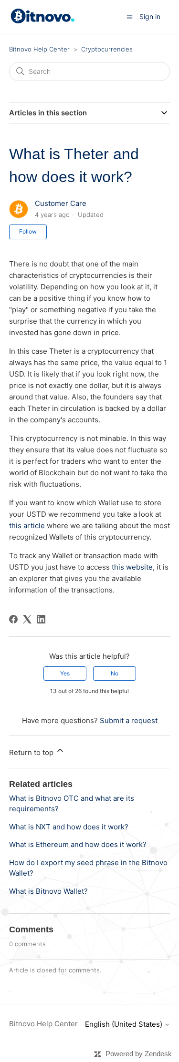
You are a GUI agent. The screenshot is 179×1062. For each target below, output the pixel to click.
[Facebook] (13, 619)
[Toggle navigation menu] (129, 16)
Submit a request (129, 720)
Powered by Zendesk (138, 1054)
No (114, 673)
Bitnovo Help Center (39, 49)
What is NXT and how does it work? (68, 826)
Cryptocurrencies (107, 49)
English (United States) (124, 1024)
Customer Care (60, 203)
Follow (28, 231)
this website (132, 567)
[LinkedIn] (41, 619)
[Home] (44, 21)
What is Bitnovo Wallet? (48, 891)
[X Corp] (27, 619)
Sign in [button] (149, 16)
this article (27, 525)
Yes (65, 673)
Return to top (32, 752)
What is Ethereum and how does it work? (78, 844)
